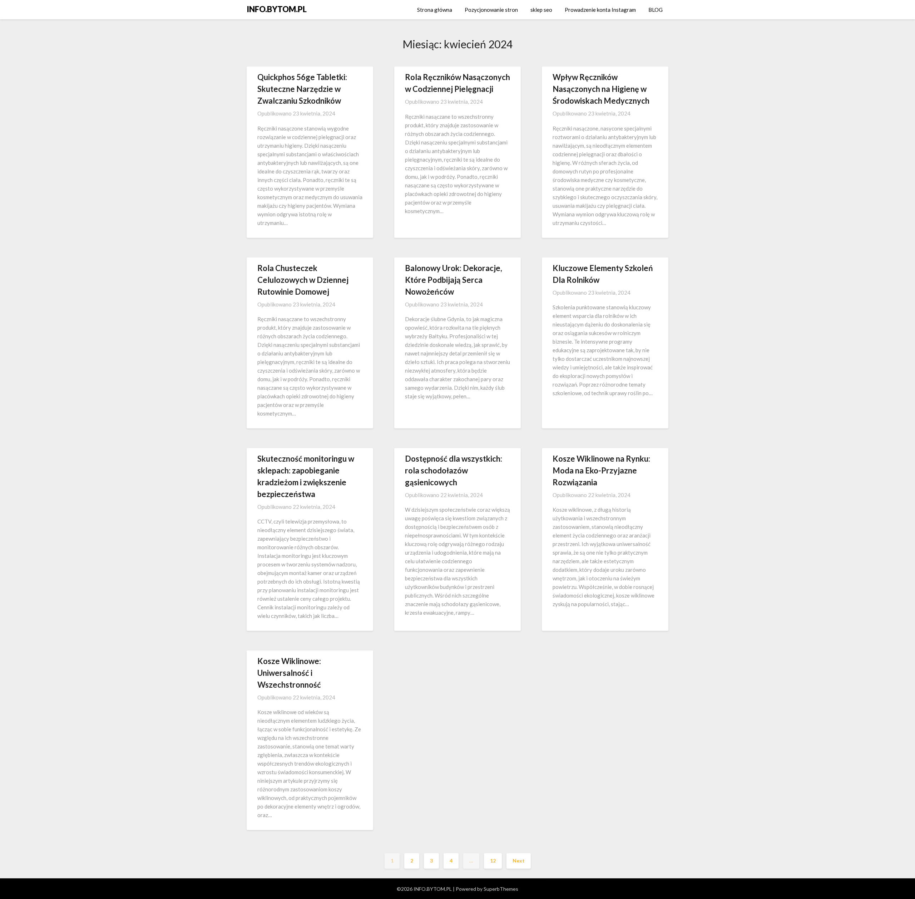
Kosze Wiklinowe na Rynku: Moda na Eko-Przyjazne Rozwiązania (601, 470)
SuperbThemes (501, 889)
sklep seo (541, 9)
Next (519, 861)
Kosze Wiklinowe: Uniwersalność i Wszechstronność (289, 672)
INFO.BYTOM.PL (277, 9)
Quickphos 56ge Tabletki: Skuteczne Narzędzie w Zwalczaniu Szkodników (302, 88)
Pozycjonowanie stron (491, 9)
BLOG (655, 9)
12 (493, 861)
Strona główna (434, 9)
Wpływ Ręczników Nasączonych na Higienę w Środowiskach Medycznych (601, 88)
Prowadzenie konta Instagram (600, 9)
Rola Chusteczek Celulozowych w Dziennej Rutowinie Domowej (302, 279)
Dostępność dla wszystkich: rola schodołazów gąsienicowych (453, 470)
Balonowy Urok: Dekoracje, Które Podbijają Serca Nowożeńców (453, 279)
